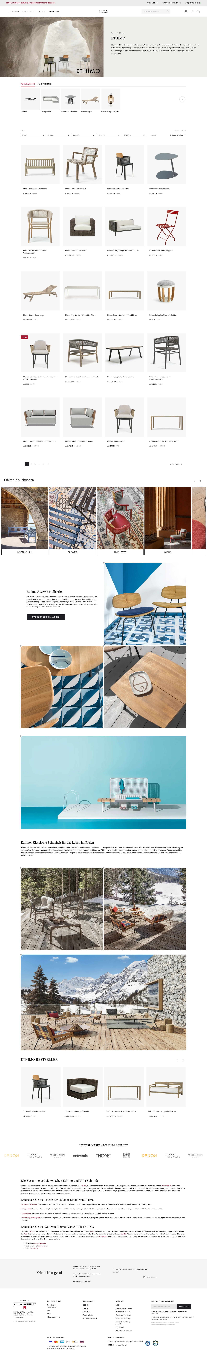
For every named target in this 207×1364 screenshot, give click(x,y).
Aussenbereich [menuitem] (29, 11)
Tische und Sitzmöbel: (29, 1204)
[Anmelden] (186, 11)
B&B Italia (86, 1312)
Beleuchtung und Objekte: (30, 1218)
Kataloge (34, 1248)
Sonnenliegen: (26, 1213)
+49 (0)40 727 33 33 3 (192, 3)
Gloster (86, 1308)
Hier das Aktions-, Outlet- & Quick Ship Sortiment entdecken (30, 3)
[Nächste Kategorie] (200, 481)
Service (119, 1301)
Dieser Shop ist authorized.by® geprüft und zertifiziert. (125, 1342)
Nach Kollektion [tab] (44, 84)
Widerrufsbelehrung (123, 1318)
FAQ (49, 1310)
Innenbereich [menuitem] (13, 11)
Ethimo (83, 1186)
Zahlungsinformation (123, 1315)
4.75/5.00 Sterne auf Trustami (117, 1345)
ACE (31, 1231)
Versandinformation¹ (123, 1312)
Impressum (120, 1327)
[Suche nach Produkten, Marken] (167, 11)
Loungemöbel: (26, 1209)
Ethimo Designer (39, 1243)
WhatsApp (151, 3)
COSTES (102, 1236)
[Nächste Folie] (183, 1060)
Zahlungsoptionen (56, 1337)
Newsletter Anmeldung (51, 1306)
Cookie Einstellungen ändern (124, 1323)
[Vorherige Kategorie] (194, 481)
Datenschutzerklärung (124, 1308)
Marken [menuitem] (42, 11)
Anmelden (183, 1306)
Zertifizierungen (116, 1337)
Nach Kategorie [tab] (28, 84)
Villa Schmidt (166, 1186)
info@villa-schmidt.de (171, 3)
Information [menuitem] (54, 11)
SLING (91, 1231)
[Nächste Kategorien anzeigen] (182, 99)
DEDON (86, 1305)
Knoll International (90, 1318)
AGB (117, 1305)
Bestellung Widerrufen (124, 1330)
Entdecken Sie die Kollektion (46, 617)
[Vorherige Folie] (177, 1060)
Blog (49, 1314)
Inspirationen (42, 1246)
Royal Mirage (88, 1315)
